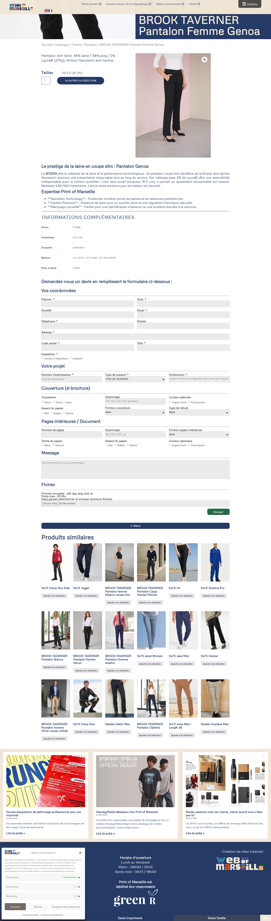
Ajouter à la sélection (80, 80)
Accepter (15, 906)
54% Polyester (108, 257)
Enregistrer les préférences (66, 906)
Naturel (59, 445)
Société (46, 310)
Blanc (47, 445)
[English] (46, 10)
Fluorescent (198, 402)
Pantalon (90, 45)
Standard (79, 247)
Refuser (38, 906)
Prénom (46, 299)
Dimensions (177, 374)
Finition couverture (117, 407)
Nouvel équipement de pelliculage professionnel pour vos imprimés (43, 813)
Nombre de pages (52, 429)
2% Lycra (78, 257)
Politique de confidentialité (52, 914)
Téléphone (48, 321)
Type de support (116, 374)
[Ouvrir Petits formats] (100, 4)
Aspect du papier (52, 408)
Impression (48, 397)
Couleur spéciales (180, 440)
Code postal (49, 343)
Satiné (69, 413)
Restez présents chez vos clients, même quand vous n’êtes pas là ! (224, 813)
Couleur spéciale (180, 397)
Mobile (141, 321)
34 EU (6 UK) (72, 73)
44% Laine (91, 257)
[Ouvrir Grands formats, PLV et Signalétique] (150, 4)
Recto (47, 402)
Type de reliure (178, 407)
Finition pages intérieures (185, 429)
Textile (76, 45)
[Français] (50, 10)
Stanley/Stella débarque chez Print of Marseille (127, 812)
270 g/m (77, 237)
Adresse (47, 332)
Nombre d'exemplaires (56, 374)
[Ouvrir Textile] (198, 4)
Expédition (48, 354)
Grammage (112, 396)
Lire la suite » (15, 833)
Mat (46, 413)
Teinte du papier (51, 440)
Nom (140, 299)
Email (141, 310)
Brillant (57, 413)
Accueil (46, 45)
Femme (77, 227)
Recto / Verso (64, 402)
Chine (76, 268)
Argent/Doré (179, 402)
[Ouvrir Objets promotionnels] (183, 4)
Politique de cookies (30, 914)
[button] (80, 852)
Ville (140, 343)
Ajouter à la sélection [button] (54, 595)
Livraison (77, 358)
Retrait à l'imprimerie (56, 358)
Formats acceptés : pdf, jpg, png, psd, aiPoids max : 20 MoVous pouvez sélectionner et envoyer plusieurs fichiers (76, 496)
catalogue (62, 45)
